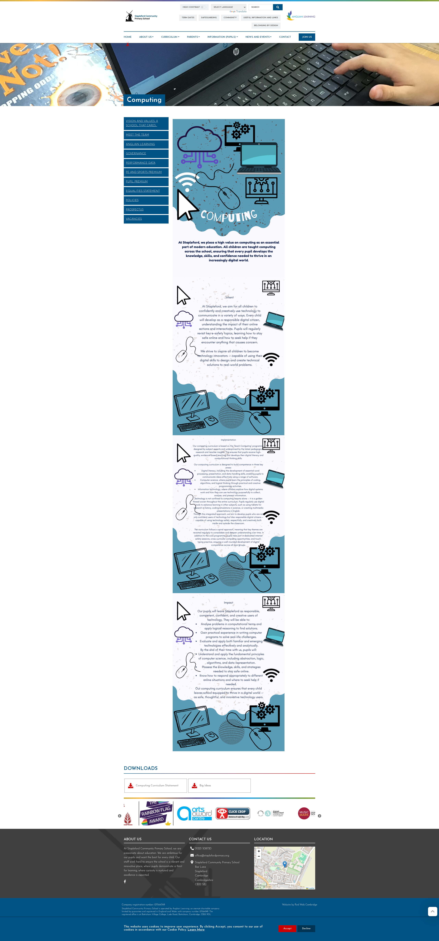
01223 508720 (203, 848)
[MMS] (276, 813)
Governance (136, 153)
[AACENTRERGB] (161, 813)
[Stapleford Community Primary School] (141, 16)
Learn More (196, 929)
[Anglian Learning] (301, 15)
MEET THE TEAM (137, 135)
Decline (306, 928)
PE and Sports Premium (144, 172)
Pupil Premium (137, 181)
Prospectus (135, 209)
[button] (285, 864)
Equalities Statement (143, 191)
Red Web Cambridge (306, 904)
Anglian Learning (140, 144)
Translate (241, 11)
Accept (287, 928)
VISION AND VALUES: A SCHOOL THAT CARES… (142, 123)
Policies (132, 200)
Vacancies (134, 219)
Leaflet (311, 888)
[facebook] (126, 882)
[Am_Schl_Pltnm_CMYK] (237, 813)
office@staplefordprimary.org (212, 855)
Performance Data (140, 163)
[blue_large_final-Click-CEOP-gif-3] (199, 813)
